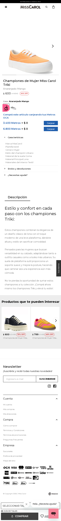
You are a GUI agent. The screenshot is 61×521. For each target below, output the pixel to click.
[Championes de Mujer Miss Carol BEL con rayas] (45, 319)
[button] (53, 46)
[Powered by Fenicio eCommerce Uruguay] (53, 493)
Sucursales (8, 451)
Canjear (51, 123)
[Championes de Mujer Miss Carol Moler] (16, 319)
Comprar (21, 516)
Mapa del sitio (9, 460)
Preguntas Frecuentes (13, 439)
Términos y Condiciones (13, 430)
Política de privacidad (12, 456)
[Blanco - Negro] (13, 107)
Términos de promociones (14, 435)
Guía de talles (10, 511)
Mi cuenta (7, 404)
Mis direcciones (9, 414)
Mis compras (9, 409)
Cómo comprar (10, 425)
